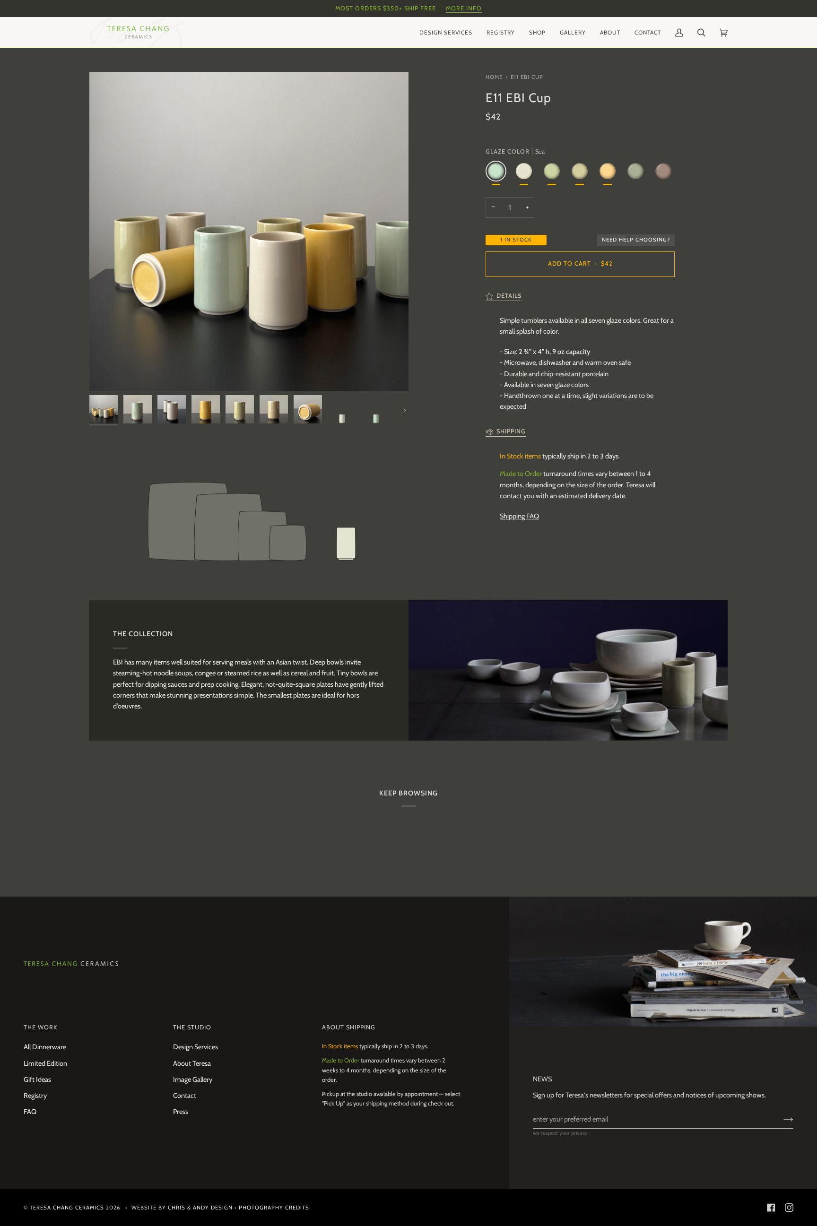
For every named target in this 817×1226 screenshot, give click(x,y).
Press (180, 1111)
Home (494, 77)
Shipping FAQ (519, 516)
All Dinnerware (45, 1047)
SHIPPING (511, 431)
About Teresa (192, 1063)
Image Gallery (192, 1079)
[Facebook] (771, 1207)
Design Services (195, 1047)
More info (464, 8)
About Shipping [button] (348, 1027)
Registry (35, 1095)
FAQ (30, 1111)
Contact (184, 1095)
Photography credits (274, 1207)
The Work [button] (40, 1027)
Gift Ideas (37, 1079)
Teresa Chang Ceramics (67, 1207)
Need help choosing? (636, 239)
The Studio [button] (192, 1027)
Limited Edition (45, 1063)
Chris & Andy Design (200, 1207)
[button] (445, 32)
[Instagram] (789, 1207)
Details (508, 295)
